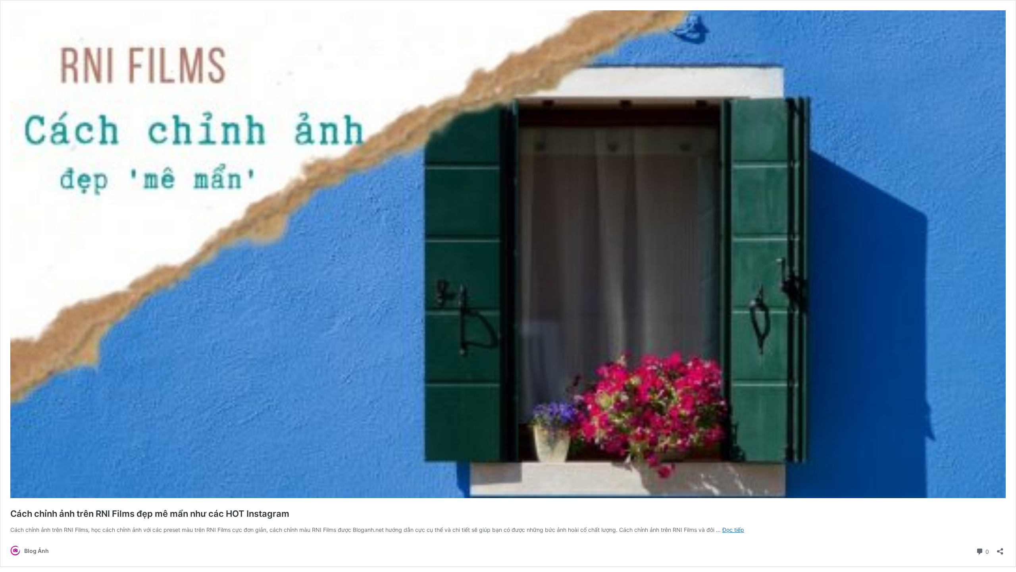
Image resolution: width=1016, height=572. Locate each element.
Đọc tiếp (733, 529)
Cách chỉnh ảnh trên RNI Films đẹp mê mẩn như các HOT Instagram (149, 513)
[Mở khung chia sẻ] (1000, 549)
